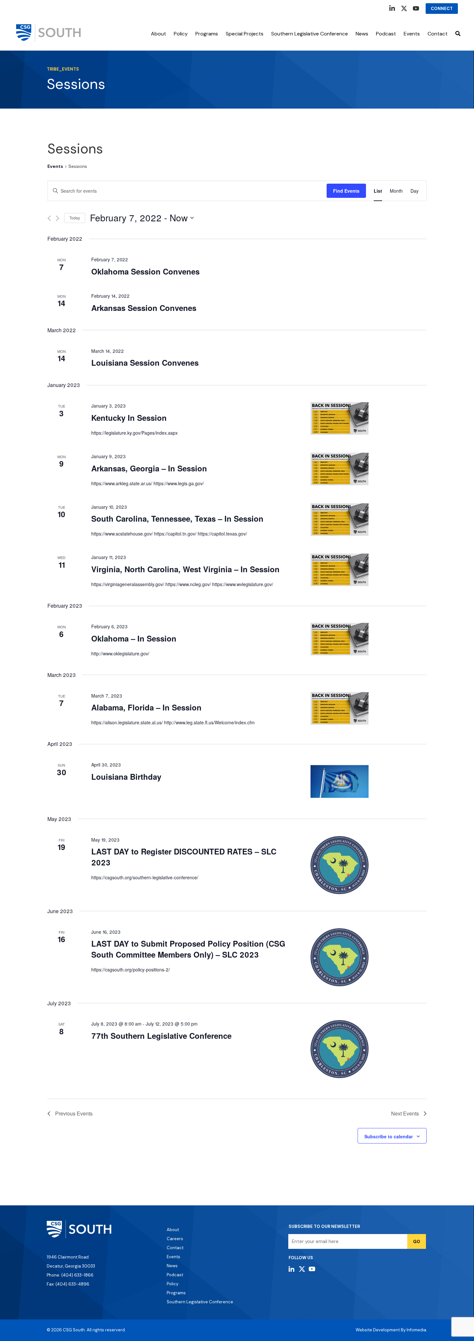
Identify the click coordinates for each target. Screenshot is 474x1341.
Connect (442, 8)
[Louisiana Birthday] (369, 781)
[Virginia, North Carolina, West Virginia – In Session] (369, 570)
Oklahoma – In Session (133, 638)
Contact (438, 33)
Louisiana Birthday (126, 776)
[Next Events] (57, 218)
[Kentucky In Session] (369, 418)
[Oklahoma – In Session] (369, 639)
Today (74, 217)
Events (55, 166)
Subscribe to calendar (388, 1136)
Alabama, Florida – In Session (146, 707)
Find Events (346, 191)
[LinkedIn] (392, 8)
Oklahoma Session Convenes (145, 271)
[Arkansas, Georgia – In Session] (369, 469)
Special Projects (244, 33)
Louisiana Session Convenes (145, 362)
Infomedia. (417, 1330)
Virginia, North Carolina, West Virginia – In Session (185, 569)
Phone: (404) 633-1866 (70, 1275)
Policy (181, 33)
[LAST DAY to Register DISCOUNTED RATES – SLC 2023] (369, 865)
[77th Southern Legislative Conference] (369, 1049)
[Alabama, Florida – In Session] (369, 708)
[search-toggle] (457, 34)
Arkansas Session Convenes (143, 307)
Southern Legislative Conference (309, 33)
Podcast (386, 33)
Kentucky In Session (129, 417)
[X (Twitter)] (404, 8)
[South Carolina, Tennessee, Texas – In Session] (369, 519)
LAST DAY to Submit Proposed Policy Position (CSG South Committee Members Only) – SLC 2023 (188, 949)
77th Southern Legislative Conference (161, 1035)
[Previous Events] (49, 218)
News (362, 33)
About (158, 33)
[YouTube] (416, 8)
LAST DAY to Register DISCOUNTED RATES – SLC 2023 (183, 857)
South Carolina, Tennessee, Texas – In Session (177, 518)
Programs (206, 33)
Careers (175, 1238)
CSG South (74, 1330)
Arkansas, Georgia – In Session (149, 468)
